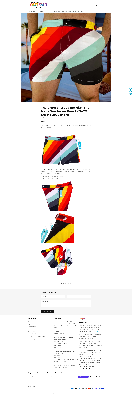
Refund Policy (31, 329)
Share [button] (43, 121)
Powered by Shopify (40, 393)
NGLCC (98, 331)
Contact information (80, 393)
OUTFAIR (33, 393)
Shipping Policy (32, 331)
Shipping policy (71, 393)
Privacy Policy (32, 326)
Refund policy (48, 393)
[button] (32, 11)
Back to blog (67, 283)
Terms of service (63, 393)
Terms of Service (32, 334)
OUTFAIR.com (47, 127)
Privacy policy (55, 393)
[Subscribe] (51, 376)
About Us (30, 321)
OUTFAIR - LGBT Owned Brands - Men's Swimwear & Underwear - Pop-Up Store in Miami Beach (39, 338)
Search (30, 324)
